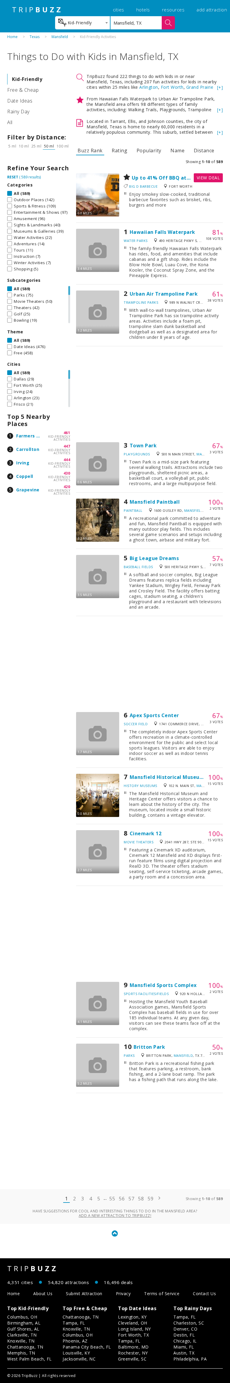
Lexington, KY (132, 1317)
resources (173, 10)
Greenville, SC (132, 1359)
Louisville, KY (76, 1353)
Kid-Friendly (27, 79)
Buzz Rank (90, 150)
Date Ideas (19, 100)
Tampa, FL (74, 1323)
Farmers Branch (34, 436)
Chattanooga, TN (25, 1347)
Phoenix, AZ (75, 1341)
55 (112, 1198)
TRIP (37, 9)
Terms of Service (161, 1293)
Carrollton (27, 449)
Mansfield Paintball (155, 502)
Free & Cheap (23, 90)
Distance (204, 150)
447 (66, 446)
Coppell (24, 476)
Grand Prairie (200, 87)
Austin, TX (183, 1353)
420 (66, 486)
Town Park (143, 445)
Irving (22, 463)
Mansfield (60, 36)
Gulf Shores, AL (23, 1329)
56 (122, 1198)
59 (150, 1198)
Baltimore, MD (133, 1347)
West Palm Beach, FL (29, 1359)
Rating (119, 150)
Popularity (149, 150)
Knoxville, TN (21, 1341)
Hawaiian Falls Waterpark (162, 232)
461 (66, 432)
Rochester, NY (133, 1353)
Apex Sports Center (154, 715)
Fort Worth (172, 87)
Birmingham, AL (23, 1323)
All (10, 122)
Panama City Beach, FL (87, 1347)
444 (66, 459)
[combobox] (82, 22)
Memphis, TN (21, 1353)
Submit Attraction (84, 1293)
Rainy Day (18, 111)
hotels (143, 10)
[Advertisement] (149, 394)
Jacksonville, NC (79, 1359)
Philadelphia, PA (190, 1359)
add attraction (211, 10)
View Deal (208, 177)
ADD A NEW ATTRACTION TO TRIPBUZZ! (115, 1215)
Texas (35, 36)
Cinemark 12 (146, 833)
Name (177, 150)
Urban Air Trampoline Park (164, 294)
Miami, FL (183, 1347)
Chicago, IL (185, 1341)
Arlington (148, 87)
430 (66, 473)
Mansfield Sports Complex (163, 985)
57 (131, 1198)
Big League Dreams (154, 558)
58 (141, 1198)
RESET (12, 177)
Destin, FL (184, 1335)
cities (118, 10)
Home (12, 36)
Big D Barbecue (143, 186)
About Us (42, 1293)
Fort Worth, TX (133, 1335)
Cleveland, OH (132, 1323)
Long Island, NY (134, 1329)
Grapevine (28, 490)
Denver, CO (185, 1329)
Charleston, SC (188, 1323)
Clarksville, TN (22, 1335)
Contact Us (204, 1293)
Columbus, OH (22, 1317)
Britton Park (149, 1047)
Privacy (123, 1293)
